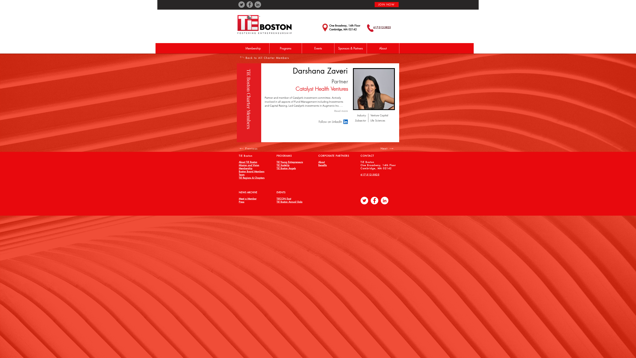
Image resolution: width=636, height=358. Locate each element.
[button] (285, 48)
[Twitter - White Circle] (364, 200)
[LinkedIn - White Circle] (384, 200)
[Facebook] (249, 4)
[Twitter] (241, 4)
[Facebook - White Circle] (374, 200)
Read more (341, 111)
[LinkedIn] (258, 4)
